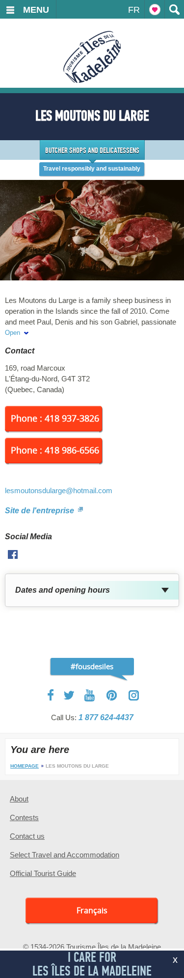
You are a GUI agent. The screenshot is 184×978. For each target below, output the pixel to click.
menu (36, 10)
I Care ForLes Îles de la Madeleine (92, 964)
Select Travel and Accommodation (64, 855)
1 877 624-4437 (106, 717)
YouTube (90, 695)
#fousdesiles (92, 666)
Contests (24, 817)
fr (134, 10)
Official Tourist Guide (43, 873)
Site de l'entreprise (40, 510)
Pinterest (112, 695)
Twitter (69, 695)
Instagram (134, 695)
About (19, 799)
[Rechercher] (174, 9)
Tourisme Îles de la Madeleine (92, 57)
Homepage (24, 766)
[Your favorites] (154, 9)
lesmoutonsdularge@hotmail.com (58, 490)
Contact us (27, 836)
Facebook (51, 695)
